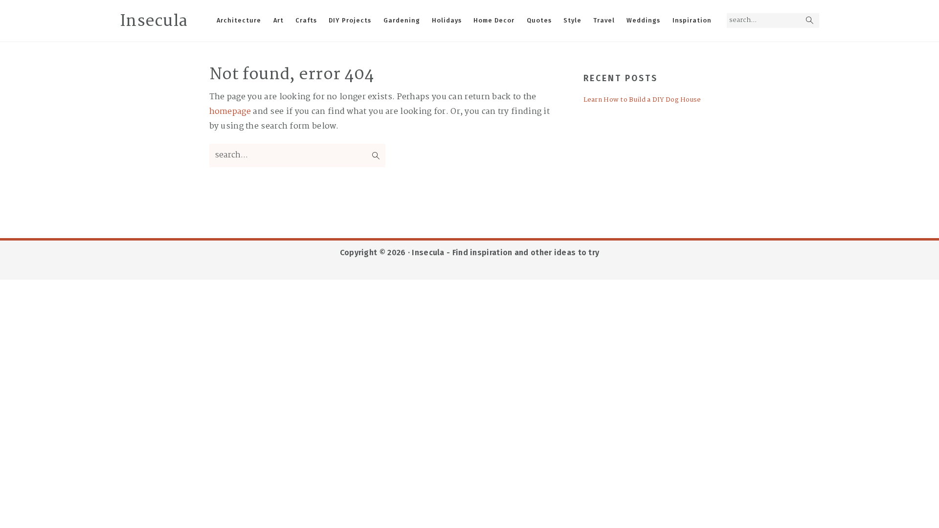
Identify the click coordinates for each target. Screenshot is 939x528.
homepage (230, 111)
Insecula (153, 21)
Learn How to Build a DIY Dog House (642, 100)
